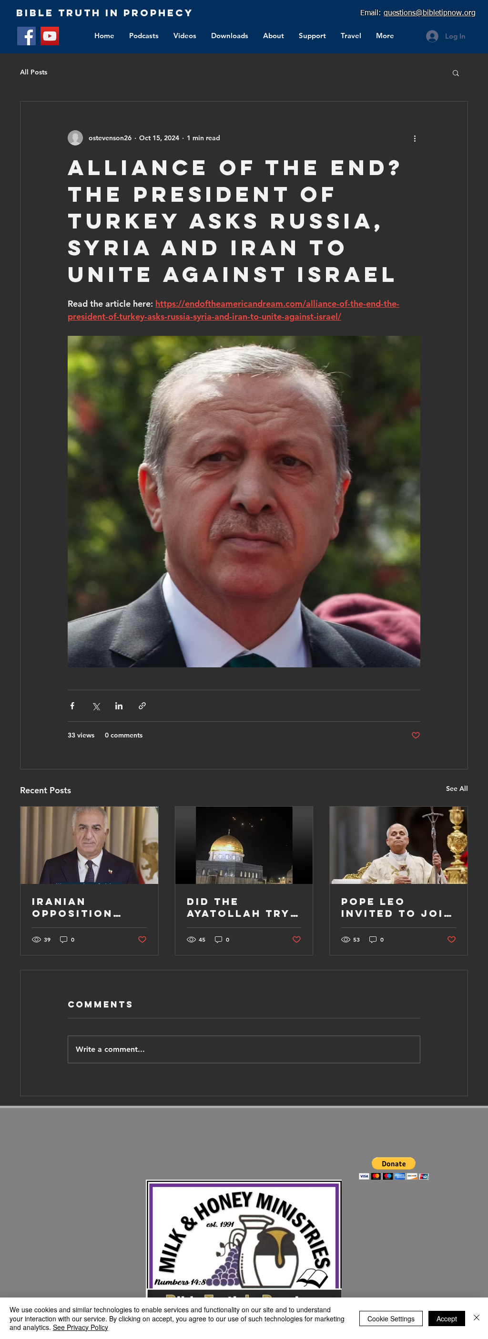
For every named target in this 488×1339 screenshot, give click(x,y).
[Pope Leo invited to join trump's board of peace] (399, 845)
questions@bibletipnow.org (430, 13)
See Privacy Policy (80, 1327)
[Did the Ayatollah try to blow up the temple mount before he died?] (244, 845)
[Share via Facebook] (72, 705)
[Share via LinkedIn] (118, 705)
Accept (447, 1318)
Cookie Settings (391, 1318)
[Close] (476, 1318)
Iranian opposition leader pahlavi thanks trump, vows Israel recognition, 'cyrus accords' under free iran (87, 907)
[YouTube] (50, 36)
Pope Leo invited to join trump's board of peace (397, 907)
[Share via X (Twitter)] (95, 705)
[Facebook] (26, 36)
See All (457, 788)
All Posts (33, 72)
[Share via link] (142, 705)
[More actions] (414, 138)
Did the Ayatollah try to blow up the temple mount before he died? (242, 907)
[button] (455, 72)
